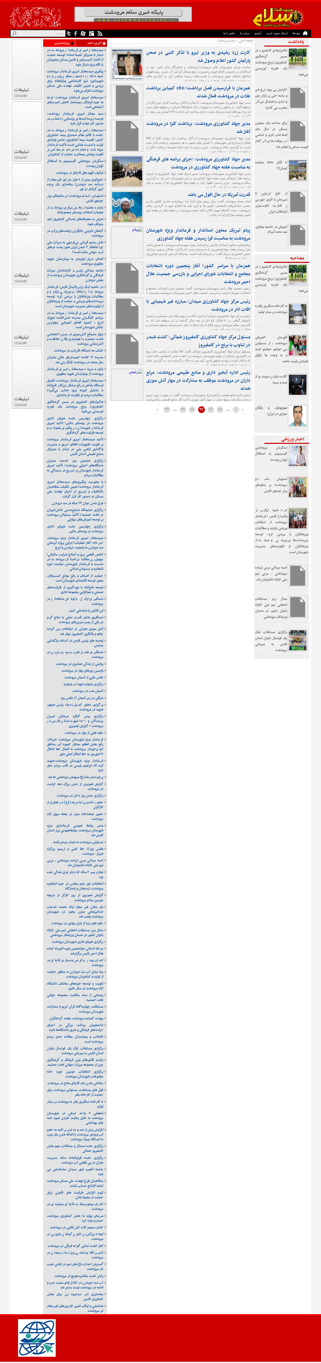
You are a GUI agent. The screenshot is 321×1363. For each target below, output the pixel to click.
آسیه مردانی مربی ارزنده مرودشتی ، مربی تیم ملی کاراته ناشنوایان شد (271, 573)
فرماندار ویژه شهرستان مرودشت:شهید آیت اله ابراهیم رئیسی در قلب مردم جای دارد (75, 765)
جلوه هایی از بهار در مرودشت (84, 733)
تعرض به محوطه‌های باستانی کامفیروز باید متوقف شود (75, 221)
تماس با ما (229, 33)
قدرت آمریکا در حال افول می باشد (219, 195)
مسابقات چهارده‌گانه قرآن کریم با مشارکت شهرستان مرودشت (75, 1009)
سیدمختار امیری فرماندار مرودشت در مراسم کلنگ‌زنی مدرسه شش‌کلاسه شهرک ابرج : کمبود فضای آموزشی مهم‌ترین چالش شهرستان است (75, 320)
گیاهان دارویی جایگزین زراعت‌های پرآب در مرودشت (75, 233)
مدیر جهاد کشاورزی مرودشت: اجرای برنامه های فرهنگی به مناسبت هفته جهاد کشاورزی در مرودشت (198, 163)
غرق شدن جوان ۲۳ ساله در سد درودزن (77, 503)
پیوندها (296, 33)
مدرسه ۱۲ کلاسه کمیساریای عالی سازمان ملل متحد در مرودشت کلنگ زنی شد (75, 359)
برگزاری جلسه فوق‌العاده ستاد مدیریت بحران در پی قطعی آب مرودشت (75, 1160)
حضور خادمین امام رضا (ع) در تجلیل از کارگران (75, 805)
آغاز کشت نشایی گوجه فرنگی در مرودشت (75, 1246)
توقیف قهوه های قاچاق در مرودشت (79, 173)
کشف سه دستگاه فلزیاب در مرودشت (78, 350)
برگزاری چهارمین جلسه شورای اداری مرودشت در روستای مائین (75, 529)
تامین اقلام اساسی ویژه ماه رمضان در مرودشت (75, 1255)
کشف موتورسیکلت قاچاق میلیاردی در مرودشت (75, 1206)
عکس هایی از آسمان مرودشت (83, 677)
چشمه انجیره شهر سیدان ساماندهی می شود (75, 1171)
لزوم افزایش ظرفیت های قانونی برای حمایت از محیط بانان (75, 1195)
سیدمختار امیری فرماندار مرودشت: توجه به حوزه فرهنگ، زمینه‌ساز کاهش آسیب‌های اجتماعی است (75, 102)
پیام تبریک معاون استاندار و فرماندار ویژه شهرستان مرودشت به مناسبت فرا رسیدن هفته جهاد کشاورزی (198, 234)
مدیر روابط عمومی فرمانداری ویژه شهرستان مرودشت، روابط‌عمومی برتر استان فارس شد (75, 830)
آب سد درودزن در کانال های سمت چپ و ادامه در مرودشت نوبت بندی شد (75, 1285)
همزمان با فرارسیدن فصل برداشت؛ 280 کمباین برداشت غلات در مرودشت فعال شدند (198, 92)
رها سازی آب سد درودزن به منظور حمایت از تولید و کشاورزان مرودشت (75, 974)
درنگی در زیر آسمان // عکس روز (82, 698)
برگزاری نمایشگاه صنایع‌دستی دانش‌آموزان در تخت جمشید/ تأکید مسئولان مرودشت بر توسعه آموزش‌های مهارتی (75, 514)
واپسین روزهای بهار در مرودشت (82, 671)
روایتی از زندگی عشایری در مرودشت (79, 664)
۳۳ (167, 409)
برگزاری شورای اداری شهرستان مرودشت (77, 942)
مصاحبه (297, 258)
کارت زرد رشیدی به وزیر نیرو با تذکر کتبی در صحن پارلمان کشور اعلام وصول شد (198, 57)
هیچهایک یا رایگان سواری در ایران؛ (271, 411)
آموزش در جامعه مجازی (271, 227)
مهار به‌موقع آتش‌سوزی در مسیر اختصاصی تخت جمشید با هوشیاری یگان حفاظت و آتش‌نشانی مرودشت (75, 339)
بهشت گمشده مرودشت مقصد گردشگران (76, 1018)
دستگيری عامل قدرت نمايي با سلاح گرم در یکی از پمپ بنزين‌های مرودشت (75, 620)
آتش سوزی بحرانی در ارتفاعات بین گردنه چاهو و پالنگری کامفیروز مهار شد (75, 631)
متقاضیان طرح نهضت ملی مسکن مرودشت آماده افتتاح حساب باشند (75, 1183)
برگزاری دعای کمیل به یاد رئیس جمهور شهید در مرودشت (75, 707)
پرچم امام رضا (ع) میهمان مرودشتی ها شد (75, 777)
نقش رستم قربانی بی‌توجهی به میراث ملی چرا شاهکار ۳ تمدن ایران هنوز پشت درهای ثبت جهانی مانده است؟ (75, 247)
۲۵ (220, 409)
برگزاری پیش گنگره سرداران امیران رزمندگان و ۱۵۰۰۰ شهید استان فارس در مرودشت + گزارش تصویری (75, 721)
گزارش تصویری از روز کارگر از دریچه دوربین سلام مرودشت (75, 897)
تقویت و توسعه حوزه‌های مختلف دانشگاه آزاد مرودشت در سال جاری (75, 986)
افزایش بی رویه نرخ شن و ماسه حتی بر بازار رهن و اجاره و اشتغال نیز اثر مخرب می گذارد (271, 99)
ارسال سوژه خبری (277, 33)
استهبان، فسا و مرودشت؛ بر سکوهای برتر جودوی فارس (271, 485)
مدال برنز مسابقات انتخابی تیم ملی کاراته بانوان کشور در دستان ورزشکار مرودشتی (271, 608)
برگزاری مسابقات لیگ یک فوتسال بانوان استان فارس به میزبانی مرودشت (271, 641)
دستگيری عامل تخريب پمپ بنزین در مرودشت (75, 654)
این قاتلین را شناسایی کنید (86, 611)
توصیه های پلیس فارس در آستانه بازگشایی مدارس (75, 643)
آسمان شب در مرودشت (87, 691)
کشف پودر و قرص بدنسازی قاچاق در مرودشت (75, 962)
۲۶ (211, 409)
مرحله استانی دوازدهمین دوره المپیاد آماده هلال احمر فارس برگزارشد (75, 951)
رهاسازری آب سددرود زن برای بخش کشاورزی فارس (75, 1296)
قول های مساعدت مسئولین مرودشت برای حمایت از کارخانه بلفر (75, 1092)
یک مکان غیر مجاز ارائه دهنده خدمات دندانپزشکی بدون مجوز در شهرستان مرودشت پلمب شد (75, 911)
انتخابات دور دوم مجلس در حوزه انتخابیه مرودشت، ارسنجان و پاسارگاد (75, 886)
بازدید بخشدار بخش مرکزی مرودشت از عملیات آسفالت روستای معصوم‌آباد (75, 210)
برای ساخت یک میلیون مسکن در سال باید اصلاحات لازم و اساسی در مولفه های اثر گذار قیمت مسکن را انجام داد (281, 135)
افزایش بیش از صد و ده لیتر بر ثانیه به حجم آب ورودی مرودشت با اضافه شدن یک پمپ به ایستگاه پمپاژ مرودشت (75, 1134)
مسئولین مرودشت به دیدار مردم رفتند (77, 842)
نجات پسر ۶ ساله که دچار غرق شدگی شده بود (75, 874)
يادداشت (296, 42)
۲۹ (183, 409)
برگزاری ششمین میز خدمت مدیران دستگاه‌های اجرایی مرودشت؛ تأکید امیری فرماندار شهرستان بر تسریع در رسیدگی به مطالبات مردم (75, 468)
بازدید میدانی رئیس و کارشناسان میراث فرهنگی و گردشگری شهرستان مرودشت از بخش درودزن (75, 275)
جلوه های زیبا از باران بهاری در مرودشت (77, 923)
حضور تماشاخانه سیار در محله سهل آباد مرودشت (75, 816)
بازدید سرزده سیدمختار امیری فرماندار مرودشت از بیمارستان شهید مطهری (75, 371)
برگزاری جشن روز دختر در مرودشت (80, 796)
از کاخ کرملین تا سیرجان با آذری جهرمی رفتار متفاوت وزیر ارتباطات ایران (271, 203)
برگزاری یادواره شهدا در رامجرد (83, 684)
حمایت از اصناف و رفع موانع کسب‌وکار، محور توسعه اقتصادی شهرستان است (75, 578)
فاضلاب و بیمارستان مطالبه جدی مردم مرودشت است (75, 1039)
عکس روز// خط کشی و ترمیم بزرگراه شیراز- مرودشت (75, 851)
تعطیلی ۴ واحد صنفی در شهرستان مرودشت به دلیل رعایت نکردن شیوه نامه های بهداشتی (75, 1118)
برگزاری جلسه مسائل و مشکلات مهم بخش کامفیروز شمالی (75, 1148)
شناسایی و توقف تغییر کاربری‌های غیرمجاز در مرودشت (75, 1308)
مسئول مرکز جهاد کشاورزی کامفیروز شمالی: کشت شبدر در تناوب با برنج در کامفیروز (198, 341)
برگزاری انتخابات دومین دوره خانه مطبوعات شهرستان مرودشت (75, 1074)
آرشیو (258, 33)
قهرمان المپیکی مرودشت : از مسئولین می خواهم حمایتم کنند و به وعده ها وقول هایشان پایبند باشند (281, 349)
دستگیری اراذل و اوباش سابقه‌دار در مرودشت (75, 601)
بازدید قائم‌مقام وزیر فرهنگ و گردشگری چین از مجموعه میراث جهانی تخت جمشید (75, 1062)
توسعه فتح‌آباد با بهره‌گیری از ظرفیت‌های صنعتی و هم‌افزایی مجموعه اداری (75, 590)
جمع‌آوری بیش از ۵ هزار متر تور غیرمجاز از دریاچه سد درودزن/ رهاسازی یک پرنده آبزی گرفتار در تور (75, 184)
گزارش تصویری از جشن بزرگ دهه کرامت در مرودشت (75, 786)
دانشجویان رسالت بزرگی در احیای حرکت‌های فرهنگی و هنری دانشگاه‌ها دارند (75, 1027)
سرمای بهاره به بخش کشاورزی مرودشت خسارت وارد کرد (75, 1218)
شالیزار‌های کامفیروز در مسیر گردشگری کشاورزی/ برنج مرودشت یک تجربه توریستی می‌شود (281, 62)
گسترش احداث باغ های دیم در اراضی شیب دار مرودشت (75, 1266)
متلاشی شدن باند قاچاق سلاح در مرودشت (75, 1083)
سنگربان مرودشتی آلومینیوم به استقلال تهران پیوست (271, 454)
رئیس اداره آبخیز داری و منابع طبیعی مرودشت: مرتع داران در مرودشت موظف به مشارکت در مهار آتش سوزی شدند (198, 381)
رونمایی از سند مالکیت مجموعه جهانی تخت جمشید (75, 997)
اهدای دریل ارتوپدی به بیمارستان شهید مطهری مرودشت (75, 261)
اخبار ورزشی (292, 439)
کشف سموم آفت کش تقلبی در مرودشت (76, 1227)
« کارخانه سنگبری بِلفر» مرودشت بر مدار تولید (271, 309)
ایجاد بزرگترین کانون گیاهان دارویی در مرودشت (75, 1236)
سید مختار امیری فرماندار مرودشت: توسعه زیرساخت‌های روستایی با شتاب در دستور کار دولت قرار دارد (75, 118)
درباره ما (245, 33)
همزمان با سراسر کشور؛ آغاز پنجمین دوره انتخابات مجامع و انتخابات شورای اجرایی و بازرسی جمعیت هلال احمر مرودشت (198, 274)
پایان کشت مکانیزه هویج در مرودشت (79, 1276)
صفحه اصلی (245, 41)
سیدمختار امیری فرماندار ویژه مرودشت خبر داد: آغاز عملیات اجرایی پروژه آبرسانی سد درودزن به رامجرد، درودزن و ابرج (75, 542)
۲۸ (192, 409)
